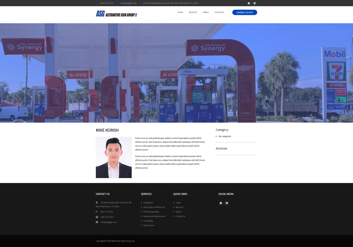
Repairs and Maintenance (154, 216)
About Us (193, 12)
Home (180, 12)
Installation (148, 202)
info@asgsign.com (109, 222)
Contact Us (219, 12)
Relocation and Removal (154, 207)
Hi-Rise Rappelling (151, 211)
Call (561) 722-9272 (244, 12)
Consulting (148, 220)
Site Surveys (148, 225)
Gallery (206, 12)
